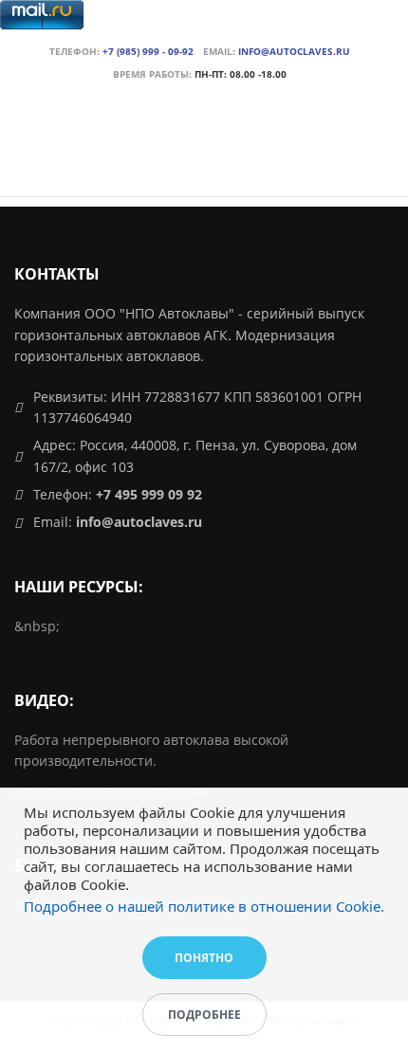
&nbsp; (37, 626)
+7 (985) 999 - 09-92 (148, 51)
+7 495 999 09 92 (149, 494)
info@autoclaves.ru (294, 51)
